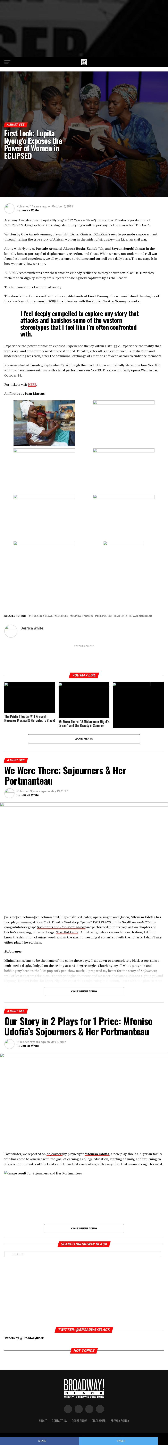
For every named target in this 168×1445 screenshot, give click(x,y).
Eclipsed (62, 616)
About (43, 1420)
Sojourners (54, 1154)
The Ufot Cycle (67, 932)
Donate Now (79, 1420)
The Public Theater (110, 616)
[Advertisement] (84, 28)
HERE (32, 384)
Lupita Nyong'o (82, 616)
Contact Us (59, 1420)
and (61, 927)
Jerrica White (30, 210)
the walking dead (139, 616)
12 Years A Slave (41, 616)
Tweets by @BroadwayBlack (24, 1338)
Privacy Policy (119, 1420)
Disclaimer (99, 1420)
